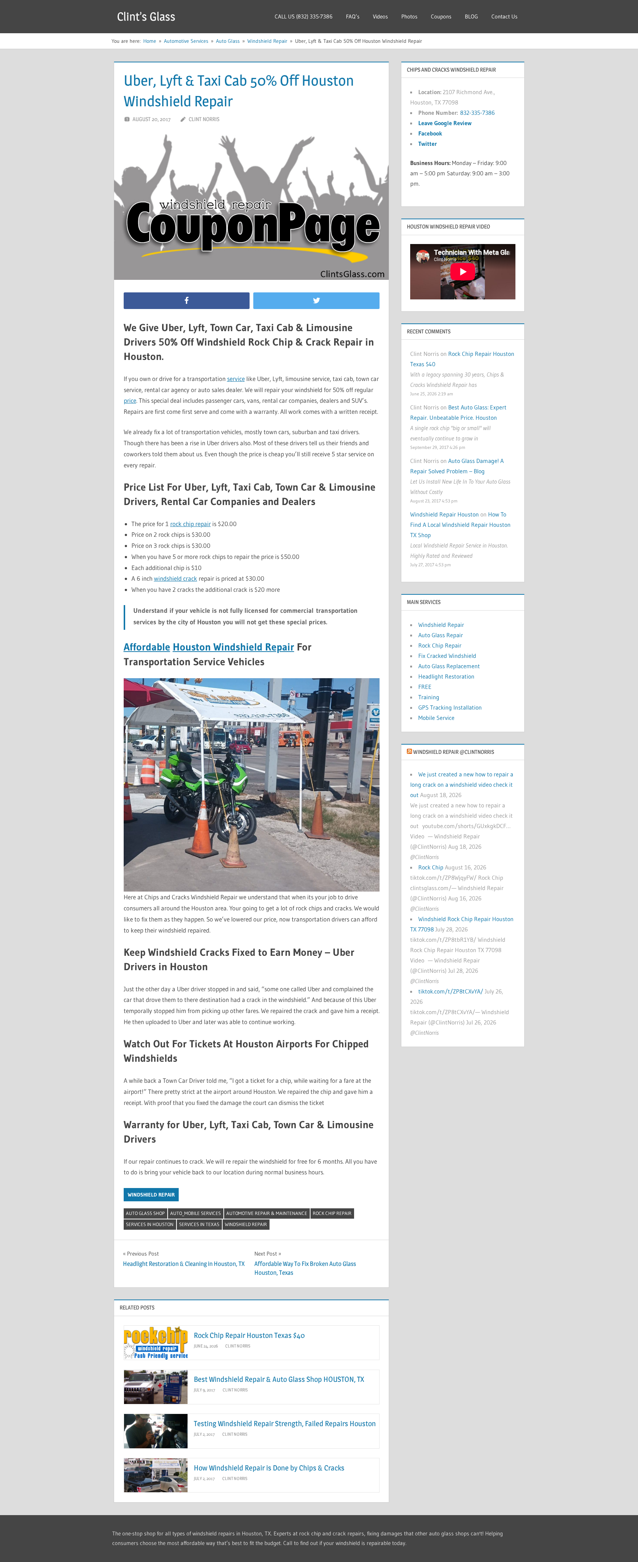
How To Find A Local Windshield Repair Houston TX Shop (460, 525)
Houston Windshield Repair (233, 647)
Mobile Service (436, 717)
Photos (409, 16)
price (130, 400)
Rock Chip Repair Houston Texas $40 (249, 1335)
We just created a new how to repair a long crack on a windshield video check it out (461, 784)
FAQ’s (353, 16)
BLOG (471, 16)
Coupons (441, 16)
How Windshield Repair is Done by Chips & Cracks (269, 1467)
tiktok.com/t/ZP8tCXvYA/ (450, 991)
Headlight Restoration (446, 676)
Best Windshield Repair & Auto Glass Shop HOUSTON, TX (279, 1379)
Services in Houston (150, 1224)
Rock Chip (430, 867)
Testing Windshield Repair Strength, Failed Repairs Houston (285, 1423)
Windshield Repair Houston (444, 514)
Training (428, 697)
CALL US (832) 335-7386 (304, 16)
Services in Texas (199, 1224)
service (236, 378)
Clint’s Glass (146, 16)
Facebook (430, 133)
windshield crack (175, 578)
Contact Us (504, 16)
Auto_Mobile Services (195, 1213)
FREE (425, 686)
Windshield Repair (151, 1194)
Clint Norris (204, 119)
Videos (380, 16)
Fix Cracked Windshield (447, 655)
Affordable (147, 647)
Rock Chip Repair (332, 1213)
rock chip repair (190, 524)
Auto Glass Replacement (449, 666)
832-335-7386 (477, 112)
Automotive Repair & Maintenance (266, 1213)
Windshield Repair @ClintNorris (453, 751)
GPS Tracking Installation (450, 707)
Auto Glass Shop (145, 1213)
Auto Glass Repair (440, 635)
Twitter (427, 143)
